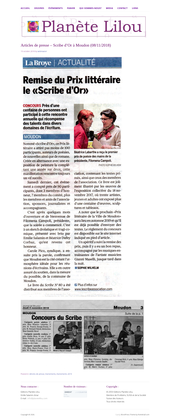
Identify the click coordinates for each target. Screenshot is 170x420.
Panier (71, 8)
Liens (135, 8)
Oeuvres (39, 8)
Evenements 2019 (64, 374)
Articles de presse (36, 374)
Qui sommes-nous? (90, 8)
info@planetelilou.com (37, 398)
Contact (122, 8)
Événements (55, 8)
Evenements (50, 374)
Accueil (25, 8)
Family (118, 414)
